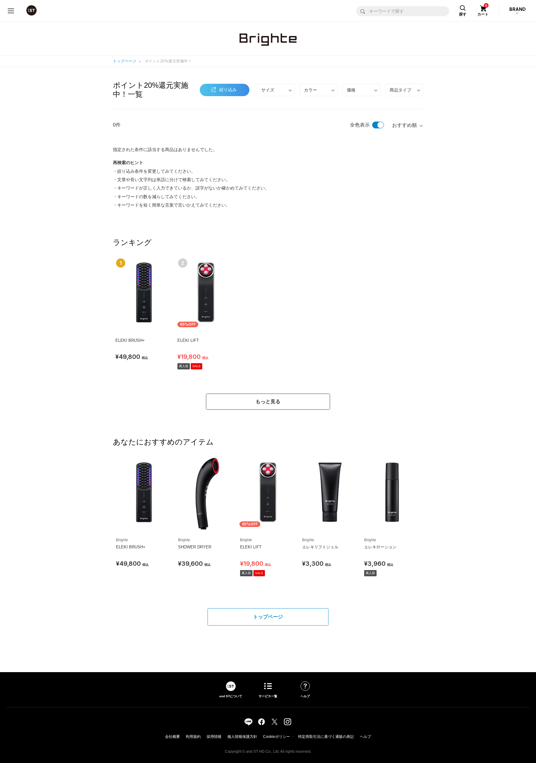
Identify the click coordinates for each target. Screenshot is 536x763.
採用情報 (214, 736)
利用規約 (193, 736)
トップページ (124, 61)
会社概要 (172, 736)
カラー (310, 89)
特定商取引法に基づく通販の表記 (326, 736)
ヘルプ (365, 736)
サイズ (267, 89)
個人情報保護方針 (242, 736)
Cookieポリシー (276, 736)
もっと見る (268, 401)
